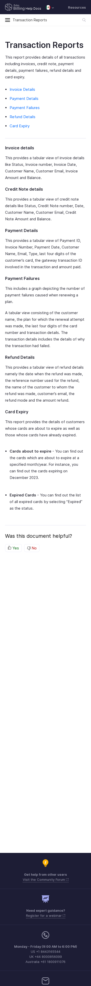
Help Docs (33, 8)
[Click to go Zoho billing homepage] (15, 8)
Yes (15, 548)
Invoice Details (22, 89)
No (34, 548)
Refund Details (22, 116)
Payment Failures (25, 107)
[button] (50, 7)
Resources (77, 7)
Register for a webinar (44, 915)
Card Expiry (20, 125)
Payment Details (24, 98)
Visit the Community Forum (44, 879)
